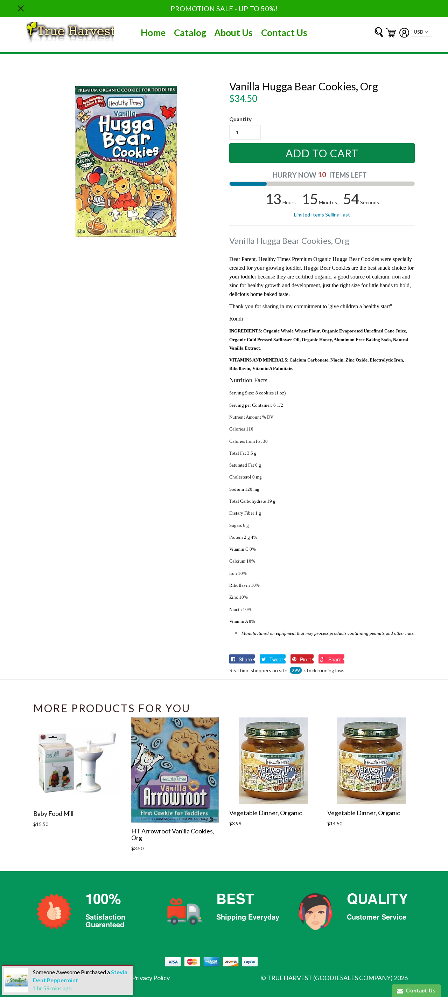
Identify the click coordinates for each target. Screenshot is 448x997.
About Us (233, 32)
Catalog (190, 32)
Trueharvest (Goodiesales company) (330, 978)
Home (153, 32)
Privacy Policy (151, 978)
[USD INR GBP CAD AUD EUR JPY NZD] (422, 32)
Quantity (240, 119)
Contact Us (284, 32)
